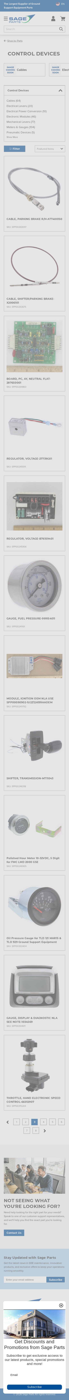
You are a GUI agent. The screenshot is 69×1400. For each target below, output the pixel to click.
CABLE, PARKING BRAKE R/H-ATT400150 (34, 219)
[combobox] (59, 4)
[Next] (45, 1130)
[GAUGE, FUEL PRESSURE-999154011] (34, 586)
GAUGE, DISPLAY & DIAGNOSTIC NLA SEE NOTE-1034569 (32, 1019)
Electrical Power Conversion (27, 111)
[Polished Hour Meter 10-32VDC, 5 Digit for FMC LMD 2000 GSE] (34, 826)
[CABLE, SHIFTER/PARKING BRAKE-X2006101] (34, 266)
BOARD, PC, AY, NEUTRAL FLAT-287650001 (29, 380)
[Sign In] (52, 18)
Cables (14, 101)
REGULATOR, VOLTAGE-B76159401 (30, 538)
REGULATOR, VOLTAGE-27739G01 (29, 458)
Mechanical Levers (21, 122)
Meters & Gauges (21, 127)
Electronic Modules (21, 116)
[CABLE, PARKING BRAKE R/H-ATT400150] (34, 186)
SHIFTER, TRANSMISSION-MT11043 (30, 778)
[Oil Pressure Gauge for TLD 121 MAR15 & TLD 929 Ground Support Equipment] (34, 906)
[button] (12, 137)
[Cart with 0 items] (62, 18)
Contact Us (14, 1232)
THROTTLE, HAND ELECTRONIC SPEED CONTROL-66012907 (33, 1099)
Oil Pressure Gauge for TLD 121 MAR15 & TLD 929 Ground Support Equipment (34, 940)
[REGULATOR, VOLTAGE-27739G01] (34, 426)
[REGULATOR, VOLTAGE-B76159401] (34, 506)
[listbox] (50, 149)
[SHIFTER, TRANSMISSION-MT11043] (34, 746)
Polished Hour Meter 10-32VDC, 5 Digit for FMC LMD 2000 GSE (33, 860)
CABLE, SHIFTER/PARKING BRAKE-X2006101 (30, 300)
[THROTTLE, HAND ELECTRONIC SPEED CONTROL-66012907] (34, 1065)
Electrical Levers (20, 106)
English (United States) (58, 4)
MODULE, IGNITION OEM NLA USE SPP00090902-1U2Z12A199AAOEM (30, 700)
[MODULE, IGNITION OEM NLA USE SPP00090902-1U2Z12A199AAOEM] (34, 666)
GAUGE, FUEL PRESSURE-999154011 (31, 618)
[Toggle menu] (4, 18)
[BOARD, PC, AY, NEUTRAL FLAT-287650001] (34, 346)
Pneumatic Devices (21, 132)
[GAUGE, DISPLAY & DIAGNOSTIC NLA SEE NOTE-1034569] (34, 985)
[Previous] (7, 1122)
